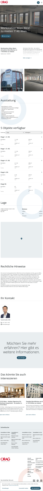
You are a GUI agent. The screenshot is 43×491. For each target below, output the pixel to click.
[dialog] (21, 486)
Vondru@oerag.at (6, 324)
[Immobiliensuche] (38, 2)
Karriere (29, 467)
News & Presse (31, 469)
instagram (41, 480)
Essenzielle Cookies (23, 488)
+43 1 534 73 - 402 (6, 322)
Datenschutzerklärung (13, 485)
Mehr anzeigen (26, 58)
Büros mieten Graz (26, 440)
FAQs (29, 474)
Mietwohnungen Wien (5, 434)
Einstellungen (5, 488)
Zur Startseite (4, 2)
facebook (38, 480)
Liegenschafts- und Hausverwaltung (39, 460)
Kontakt (29, 476)
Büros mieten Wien (5, 440)
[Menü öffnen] (42, 2)
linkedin (34, 480)
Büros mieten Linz (37, 438)
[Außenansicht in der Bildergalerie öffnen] (12, 80)
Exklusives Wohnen (30, 465)
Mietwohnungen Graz (26, 434)
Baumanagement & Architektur (39, 467)
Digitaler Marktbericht (30, 472)
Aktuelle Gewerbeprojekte (31, 462)
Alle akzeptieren (35, 488)
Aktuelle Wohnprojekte (31, 459)
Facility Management (38, 470)
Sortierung (3, 132)
